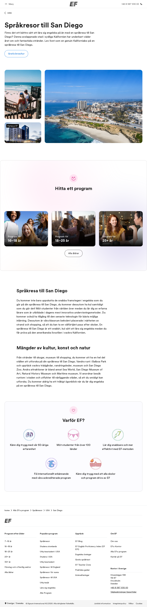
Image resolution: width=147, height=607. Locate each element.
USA (9, 13)
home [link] (7, 510)
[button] (10, 4)
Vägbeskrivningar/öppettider (124, 592)
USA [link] (48, 510)
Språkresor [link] (37, 510)
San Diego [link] (57, 510)
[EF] (74, 4)
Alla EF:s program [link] (21, 510)
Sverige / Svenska (15, 603)
